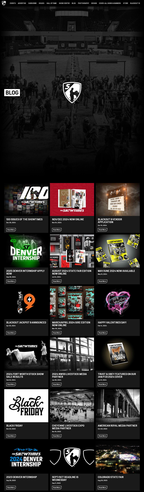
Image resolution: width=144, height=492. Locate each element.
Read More (11, 230)
